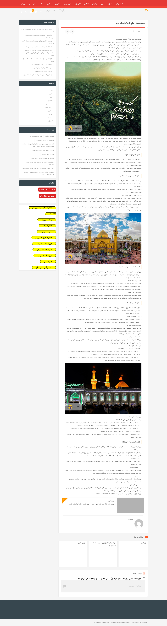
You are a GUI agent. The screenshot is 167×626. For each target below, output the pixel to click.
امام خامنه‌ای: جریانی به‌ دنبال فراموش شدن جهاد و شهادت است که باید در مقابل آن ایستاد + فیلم (38, 145)
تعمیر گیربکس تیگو (44, 267)
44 (51, 90)
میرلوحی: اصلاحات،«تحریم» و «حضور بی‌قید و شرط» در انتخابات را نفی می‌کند (39, 173)
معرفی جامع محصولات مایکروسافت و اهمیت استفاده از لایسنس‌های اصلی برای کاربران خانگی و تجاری (39, 52)
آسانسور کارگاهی (49, 136)
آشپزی (110, 4)
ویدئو (23, 4)
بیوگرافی (95, 4)
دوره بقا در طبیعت (44, 243)
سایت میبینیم (46, 231)
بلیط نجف (91, 461)
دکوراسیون (67, 4)
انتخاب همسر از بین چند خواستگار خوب (43, 150)
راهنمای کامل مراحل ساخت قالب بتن (41, 64)
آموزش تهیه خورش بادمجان (43, 71)
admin (130, 520)
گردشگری (31, 4)
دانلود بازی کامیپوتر (43, 237)
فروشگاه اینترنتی (44, 255)
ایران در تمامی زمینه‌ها (48, 154)
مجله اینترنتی (120, 4)
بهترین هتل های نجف (100, 298)
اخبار (102, 4)
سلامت (40, 4)
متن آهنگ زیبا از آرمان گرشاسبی (42, 68)
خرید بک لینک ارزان (47, 189)
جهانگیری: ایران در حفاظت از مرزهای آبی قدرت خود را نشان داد (39, 163)
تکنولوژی (78, 4)
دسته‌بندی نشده (47, 104)
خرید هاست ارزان (44, 249)
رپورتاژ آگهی (48, 107)
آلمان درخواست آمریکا (36, 136)
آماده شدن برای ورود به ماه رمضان (45, 140)
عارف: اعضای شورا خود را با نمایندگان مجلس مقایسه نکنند (38, 168)
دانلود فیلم (47, 225)
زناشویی (58, 4)
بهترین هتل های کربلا (127, 42)
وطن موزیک (47, 220)
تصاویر (86, 4)
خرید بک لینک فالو (47, 196)
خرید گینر (48, 261)
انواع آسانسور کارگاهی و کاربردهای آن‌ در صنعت (38, 47)
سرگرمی (49, 4)
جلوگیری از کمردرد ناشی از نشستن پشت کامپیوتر (37, 75)
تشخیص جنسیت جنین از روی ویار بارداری (42, 158)
